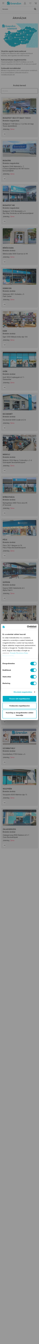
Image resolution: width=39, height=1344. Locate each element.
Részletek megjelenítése (23, 692)
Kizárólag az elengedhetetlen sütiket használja (19, 714)
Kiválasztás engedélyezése (19, 706)
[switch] (33, 670)
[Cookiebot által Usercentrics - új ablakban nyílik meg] (28, 627)
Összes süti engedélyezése (19, 699)
